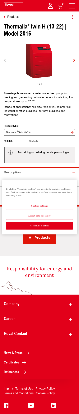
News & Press (13, 352)
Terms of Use (24, 388)
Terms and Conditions (19, 393)
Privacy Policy (45, 388)
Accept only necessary (39, 215)
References (11, 371)
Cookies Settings (39, 205)
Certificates (11, 362)
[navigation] (72, 5)
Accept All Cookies (39, 225)
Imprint (8, 388)
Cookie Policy (45, 393)
